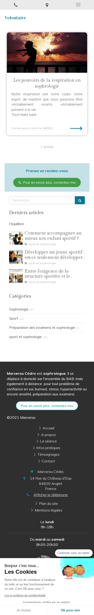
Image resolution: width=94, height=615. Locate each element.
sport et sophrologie (25, 336)
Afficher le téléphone (51, 494)
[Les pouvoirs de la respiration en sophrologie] (47, 52)
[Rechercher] (80, 200)
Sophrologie (18, 309)
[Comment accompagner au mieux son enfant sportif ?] (16, 238)
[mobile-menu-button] (78, 4)
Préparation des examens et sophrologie (42, 327)
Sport (13, 318)
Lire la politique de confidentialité (25, 595)
